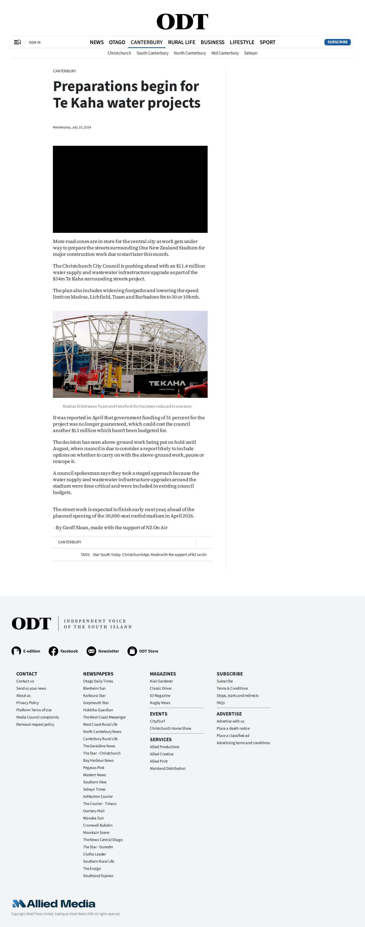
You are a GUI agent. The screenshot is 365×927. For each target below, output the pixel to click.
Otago (117, 42)
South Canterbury (153, 53)
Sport (267, 42)
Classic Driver (161, 688)
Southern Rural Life (98, 861)
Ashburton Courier (97, 796)
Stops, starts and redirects (238, 695)
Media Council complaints (37, 717)
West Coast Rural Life (100, 724)
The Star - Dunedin (98, 847)
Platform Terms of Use (34, 710)
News (97, 42)
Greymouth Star (96, 703)
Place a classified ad (233, 736)
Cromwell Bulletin (97, 825)
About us (23, 695)
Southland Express (98, 876)
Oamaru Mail (93, 811)
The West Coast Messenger (104, 717)
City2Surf (157, 721)
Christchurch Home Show (170, 728)
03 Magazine (160, 695)
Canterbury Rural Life (100, 739)
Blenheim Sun (94, 688)
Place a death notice (233, 728)
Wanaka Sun (93, 818)
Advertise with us (230, 721)
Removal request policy (35, 724)
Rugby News (160, 703)
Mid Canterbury (225, 53)
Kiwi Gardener (161, 681)
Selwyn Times (94, 789)
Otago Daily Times (98, 681)
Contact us (25, 681)
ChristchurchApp (135, 554)
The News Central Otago (103, 840)
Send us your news (31, 688)
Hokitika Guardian (98, 710)
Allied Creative (161, 754)
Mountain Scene (96, 832)
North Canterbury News (102, 731)
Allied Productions (164, 747)
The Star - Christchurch (102, 753)
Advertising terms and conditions (243, 743)
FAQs (220, 703)
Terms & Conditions (232, 688)
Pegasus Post (93, 768)
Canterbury (147, 42)
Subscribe (338, 42)
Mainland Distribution (167, 768)
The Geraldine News (99, 746)
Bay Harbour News (98, 760)
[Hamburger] (17, 42)
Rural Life (181, 42)
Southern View (95, 782)
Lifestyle (242, 42)
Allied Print (159, 761)
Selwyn (250, 53)
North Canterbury (190, 53)
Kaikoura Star (94, 695)
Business (212, 42)
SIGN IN (35, 42)
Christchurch (119, 53)
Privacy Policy (27, 703)
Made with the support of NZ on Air (179, 554)
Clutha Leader (94, 854)
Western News (94, 775)
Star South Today (107, 554)
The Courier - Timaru (100, 804)
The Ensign (92, 868)
